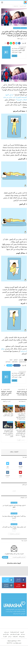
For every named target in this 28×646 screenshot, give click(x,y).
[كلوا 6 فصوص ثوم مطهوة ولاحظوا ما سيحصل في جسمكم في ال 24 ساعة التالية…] (8, 424)
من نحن (9, 636)
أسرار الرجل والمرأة (14, 632)
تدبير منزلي (6, 632)
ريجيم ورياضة (10, 406)
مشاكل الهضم (15, 361)
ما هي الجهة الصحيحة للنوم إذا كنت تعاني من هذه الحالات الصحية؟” (15, 97)
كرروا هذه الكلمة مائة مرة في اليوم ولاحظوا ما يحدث (21, 393)
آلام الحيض (21, 360)
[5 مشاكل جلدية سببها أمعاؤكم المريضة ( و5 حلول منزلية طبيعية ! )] (20, 408)
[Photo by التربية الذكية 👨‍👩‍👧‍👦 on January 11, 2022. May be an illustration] (23, 571)
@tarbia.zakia (12, 563)
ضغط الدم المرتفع (22, 361)
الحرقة (11, 360)
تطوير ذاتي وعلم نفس (15, 634)
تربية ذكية (23, 634)
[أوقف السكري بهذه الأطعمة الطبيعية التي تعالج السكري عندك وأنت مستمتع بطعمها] (20, 424)
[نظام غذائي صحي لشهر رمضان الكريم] (8, 408)
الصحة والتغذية (17, 28)
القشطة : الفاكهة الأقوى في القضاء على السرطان (6, 393)
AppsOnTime (9, 643)
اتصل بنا (5, 636)
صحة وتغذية (23, 28)
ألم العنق (15, 360)
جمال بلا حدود (22, 406)
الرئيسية (22, 632)
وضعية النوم (8, 361)
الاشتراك (14, 55)
